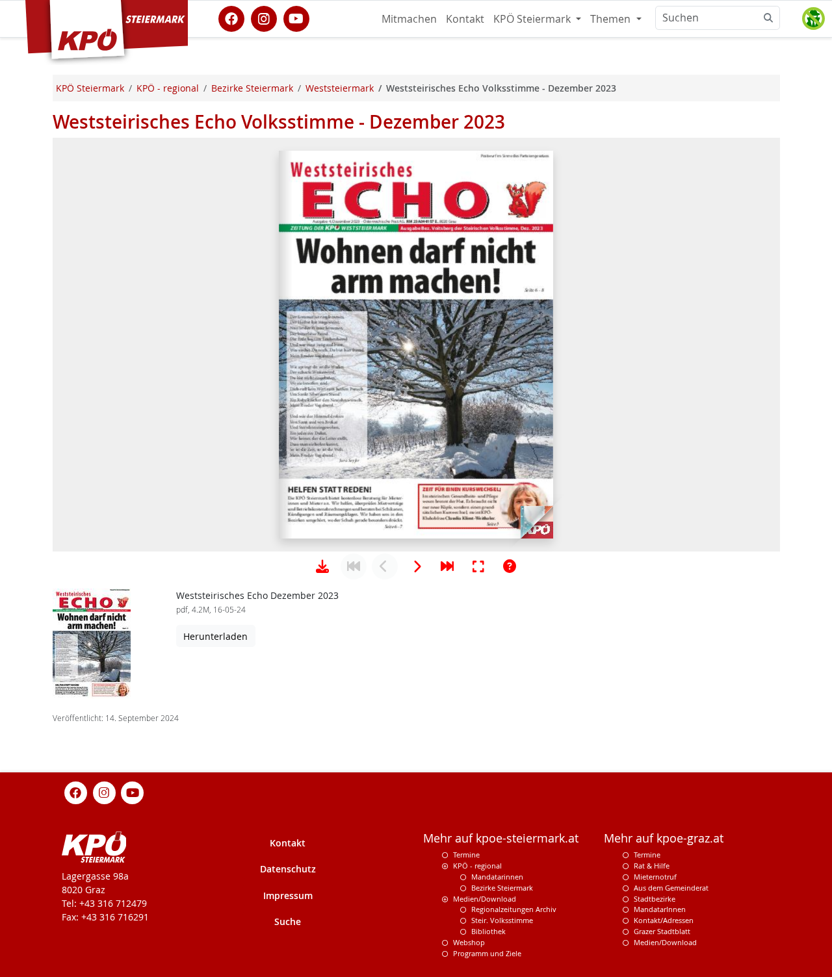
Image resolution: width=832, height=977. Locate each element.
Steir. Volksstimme (502, 920)
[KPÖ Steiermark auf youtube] (296, 17)
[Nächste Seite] (416, 566)
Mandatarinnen (497, 877)
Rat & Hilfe (652, 865)
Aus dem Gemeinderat (671, 888)
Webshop (469, 942)
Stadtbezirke (654, 899)
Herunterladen (215, 636)
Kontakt (465, 19)
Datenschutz (288, 869)
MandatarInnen (660, 909)
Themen (611, 19)
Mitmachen (409, 19)
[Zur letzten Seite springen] (447, 566)
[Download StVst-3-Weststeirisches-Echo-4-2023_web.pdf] (322, 566)
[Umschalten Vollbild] (478, 566)
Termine (466, 854)
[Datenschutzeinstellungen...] (813, 18)
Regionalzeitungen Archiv (513, 909)
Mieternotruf (655, 877)
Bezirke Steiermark (502, 888)
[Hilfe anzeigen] (510, 566)
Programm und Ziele (487, 953)
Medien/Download (484, 899)
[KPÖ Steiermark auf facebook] (231, 17)
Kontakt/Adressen (664, 920)
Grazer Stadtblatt (662, 931)
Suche (287, 921)
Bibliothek (488, 931)
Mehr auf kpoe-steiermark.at (500, 838)
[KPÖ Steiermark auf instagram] (264, 17)
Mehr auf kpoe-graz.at (663, 838)
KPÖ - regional (477, 865)
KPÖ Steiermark (533, 19)
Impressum (288, 895)
